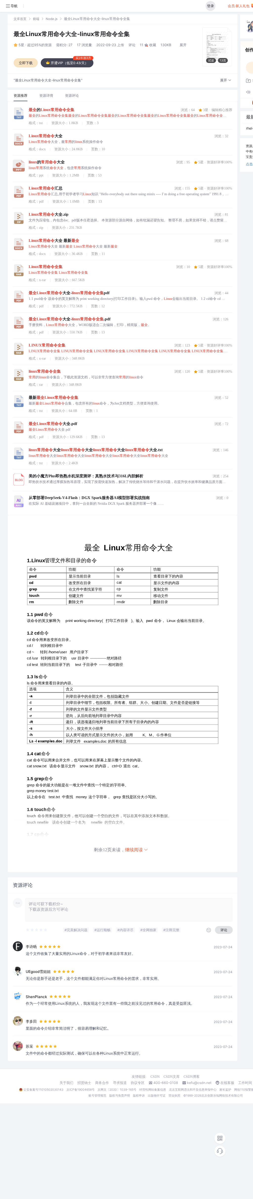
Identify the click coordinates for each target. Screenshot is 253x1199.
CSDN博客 (192, 1077)
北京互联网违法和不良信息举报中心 (192, 1089)
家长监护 (225, 1089)
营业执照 (174, 1095)
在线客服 (227, 1083)
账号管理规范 (97, 1095)
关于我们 (66, 1083)
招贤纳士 (84, 1083)
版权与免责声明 (119, 1095)
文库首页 (20, 19)
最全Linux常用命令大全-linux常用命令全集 (72, 34)
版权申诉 (139, 1095)
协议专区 (138, 1083)
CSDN (155, 1077)
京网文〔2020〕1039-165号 (117, 1089)
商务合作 (102, 1083)
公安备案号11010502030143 (43, 1089)
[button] (226, 80)
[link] (20, 19)
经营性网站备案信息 (152, 1089)
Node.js (52, 19)
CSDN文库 (172, 1077)
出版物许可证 (157, 1095)
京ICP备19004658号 (80, 1089)
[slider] (36, 930)
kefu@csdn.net (199, 1083)
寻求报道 (120, 1083)
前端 (36, 19)
